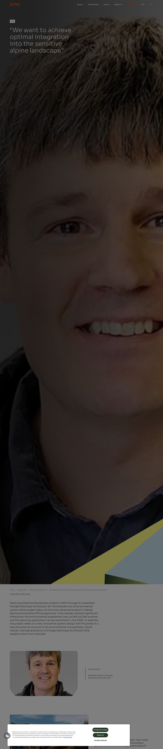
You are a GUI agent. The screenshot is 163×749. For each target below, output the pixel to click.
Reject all (100, 735)
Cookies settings (100, 740)
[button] (7, 736)
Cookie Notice (67, 737)
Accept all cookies (100, 730)
